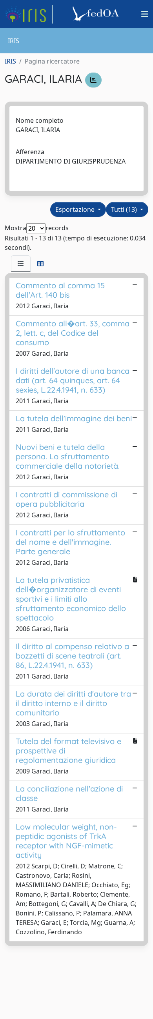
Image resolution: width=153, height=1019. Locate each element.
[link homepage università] (97, 14)
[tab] (21, 263)
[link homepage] (29, 14)
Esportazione (75, 209)
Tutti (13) (124, 209)
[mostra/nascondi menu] (144, 14)
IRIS (10, 61)
